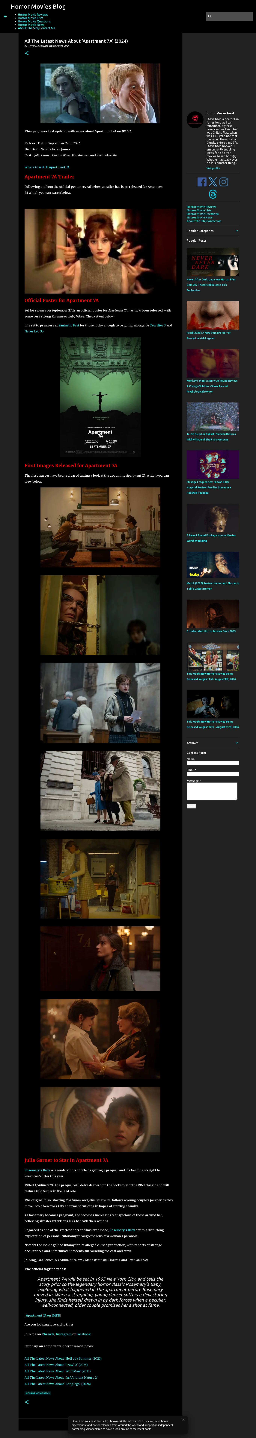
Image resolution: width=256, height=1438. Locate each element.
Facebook (83, 1334)
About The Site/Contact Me (36, 28)
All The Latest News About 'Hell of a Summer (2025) (63, 1358)
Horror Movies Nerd (220, 113)
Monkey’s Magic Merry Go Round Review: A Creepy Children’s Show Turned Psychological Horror (212, 386)
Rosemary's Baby (37, 1170)
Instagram (64, 1334)
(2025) (58, 1371)
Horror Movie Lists (30, 18)
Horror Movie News (31, 24)
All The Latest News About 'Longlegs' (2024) (58, 1384)
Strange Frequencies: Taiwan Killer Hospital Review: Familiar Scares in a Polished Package (209, 487)
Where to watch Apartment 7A (47, 167)
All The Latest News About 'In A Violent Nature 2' (61, 1377)
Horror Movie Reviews (33, 14)
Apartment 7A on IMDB (43, 1315)
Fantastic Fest (69, 325)
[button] (27, 53)
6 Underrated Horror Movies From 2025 (211, 631)
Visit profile (213, 168)
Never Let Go (34, 331)
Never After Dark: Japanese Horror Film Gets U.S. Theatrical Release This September (211, 285)
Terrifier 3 (158, 325)
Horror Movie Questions (34, 21)
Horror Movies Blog (38, 6)
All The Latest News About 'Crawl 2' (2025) (56, 1365)
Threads (48, 1334)
